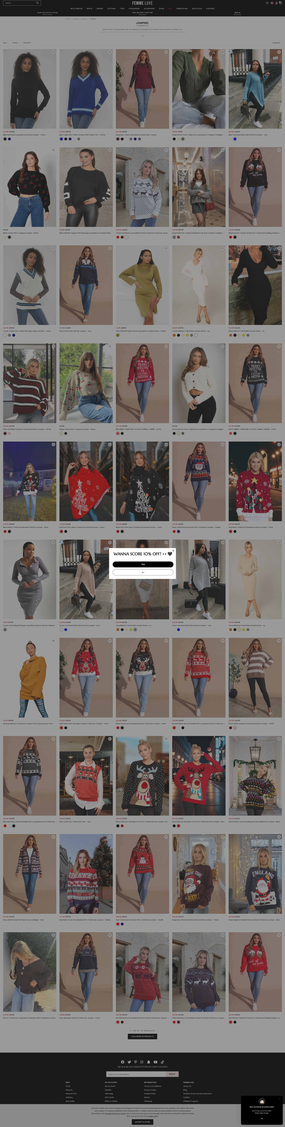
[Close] (173, 550)
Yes (143, 564)
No (143, 572)
